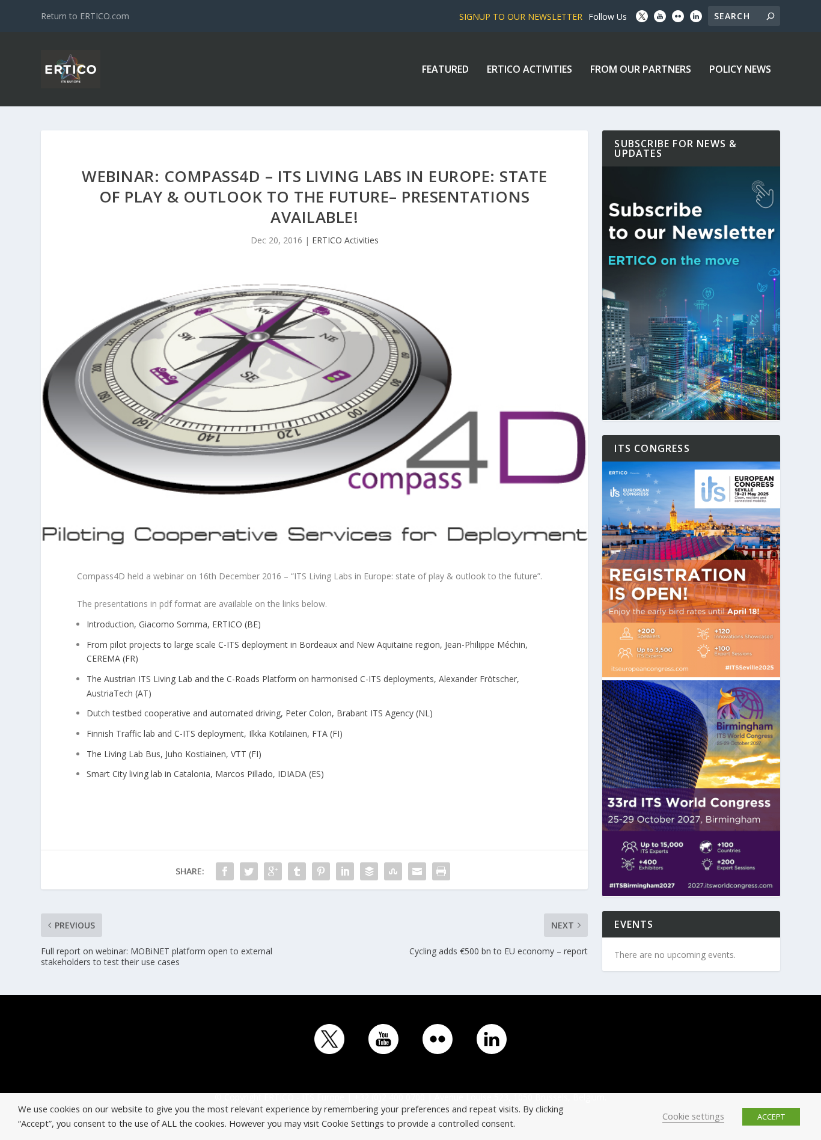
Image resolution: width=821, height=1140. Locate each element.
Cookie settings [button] (693, 1116)
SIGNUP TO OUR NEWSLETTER (520, 16)
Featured (445, 70)
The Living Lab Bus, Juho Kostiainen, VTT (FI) (174, 754)
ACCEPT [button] (771, 1116)
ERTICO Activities (529, 70)
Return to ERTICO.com (85, 16)
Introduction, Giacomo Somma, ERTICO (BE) (174, 624)
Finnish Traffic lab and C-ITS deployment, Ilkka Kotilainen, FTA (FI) (215, 733)
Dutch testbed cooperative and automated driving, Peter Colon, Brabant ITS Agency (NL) (260, 713)
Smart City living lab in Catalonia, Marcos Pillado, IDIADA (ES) (205, 773)
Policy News (740, 70)
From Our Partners (640, 70)
